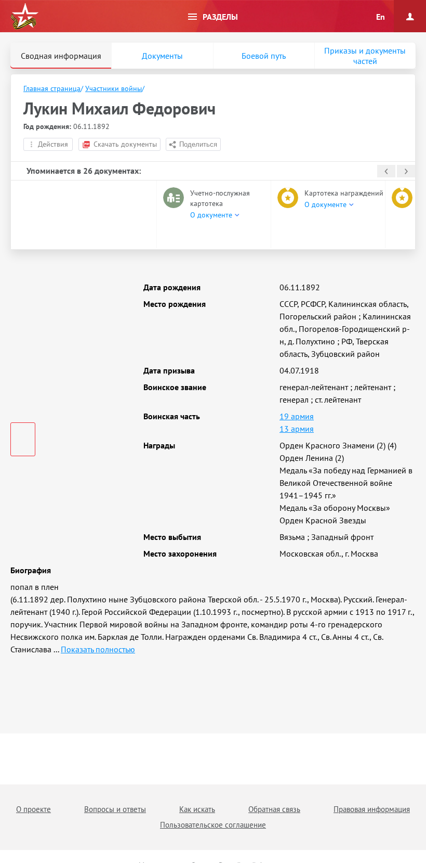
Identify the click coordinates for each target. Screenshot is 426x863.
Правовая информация (372, 809)
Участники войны (113, 88)
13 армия (296, 428)
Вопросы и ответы (115, 809)
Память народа (24, 16)
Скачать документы (125, 144)
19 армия (296, 416)
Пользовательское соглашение (213, 825)
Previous (386, 171)
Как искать (197, 809)
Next (406, 171)
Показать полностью (98, 649)
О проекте (33, 809)
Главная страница (52, 88)
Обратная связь (274, 809)
